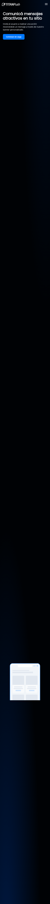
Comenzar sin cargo (13, 37)
